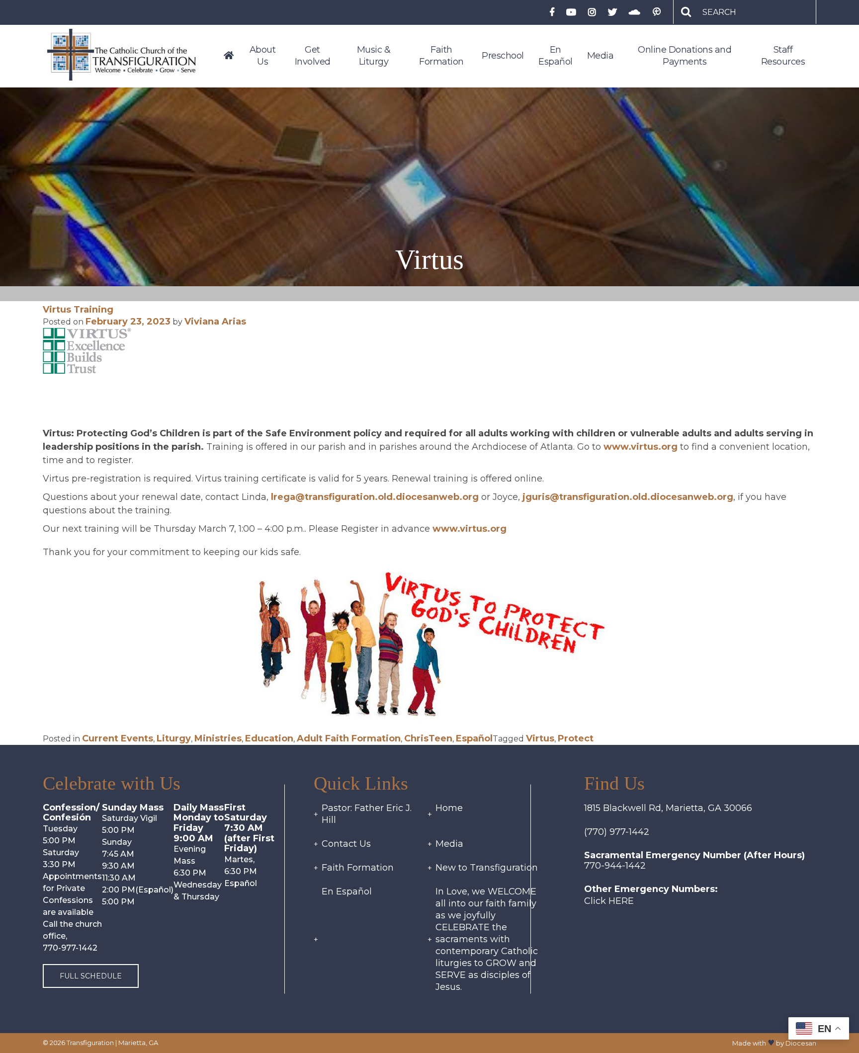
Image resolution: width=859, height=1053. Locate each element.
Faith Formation (358, 867)
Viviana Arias (215, 321)
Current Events (117, 738)
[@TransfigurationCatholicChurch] (551, 12)
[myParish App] (656, 12)
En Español (347, 891)
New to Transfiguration (486, 867)
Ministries (218, 738)
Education (269, 738)
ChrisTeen (428, 738)
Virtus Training (78, 309)
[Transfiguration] (130, 56)
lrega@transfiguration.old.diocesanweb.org (376, 496)
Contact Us (346, 843)
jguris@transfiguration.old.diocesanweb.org (626, 496)
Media (449, 843)
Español (474, 738)
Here (621, 900)
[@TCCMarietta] (612, 12)
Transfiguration (90, 1043)
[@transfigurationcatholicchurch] (592, 12)
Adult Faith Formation (349, 738)
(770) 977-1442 (616, 831)
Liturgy (174, 738)
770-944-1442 (615, 865)
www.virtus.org (640, 446)
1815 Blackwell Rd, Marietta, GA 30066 (668, 808)
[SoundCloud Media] (634, 12)
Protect (576, 738)
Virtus (540, 738)
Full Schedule (91, 976)
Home (449, 808)
